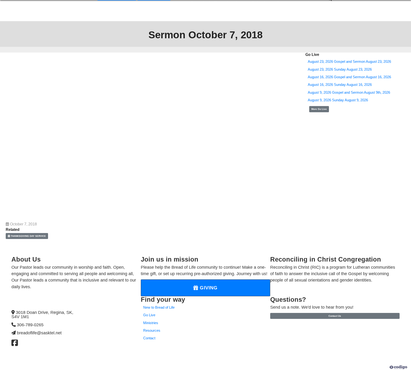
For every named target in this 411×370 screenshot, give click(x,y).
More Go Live (319, 109)
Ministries (150, 323)
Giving (208, 287)
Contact (149, 338)
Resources (151, 330)
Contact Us (334, 316)
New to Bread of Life (159, 307)
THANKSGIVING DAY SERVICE (28, 236)
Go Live (149, 315)
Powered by (381, 367)
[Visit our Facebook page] (14, 343)
